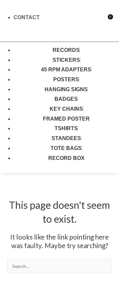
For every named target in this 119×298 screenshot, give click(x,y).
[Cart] (108, 21)
